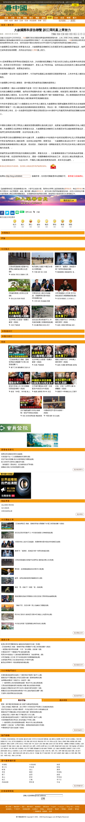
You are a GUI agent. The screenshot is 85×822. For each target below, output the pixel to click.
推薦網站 (9, 809)
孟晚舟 (64, 741)
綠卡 (79, 751)
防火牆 (41, 748)
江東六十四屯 (76, 748)
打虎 (53, 744)
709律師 (49, 748)
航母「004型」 (16, 391)
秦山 (3, 777)
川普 (35, 301)
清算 (38, 272)
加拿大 (14, 746)
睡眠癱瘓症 (61, 272)
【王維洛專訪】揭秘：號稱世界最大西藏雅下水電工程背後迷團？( (19, 362)
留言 (66, 34)
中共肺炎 (3, 739)
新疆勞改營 (30, 751)
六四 (24, 741)
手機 (79, 753)
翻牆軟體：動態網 (41, 811)
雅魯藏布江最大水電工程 (26, 367)
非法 (54, 416)
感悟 (76, 753)
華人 (50, 751)
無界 (50, 811)
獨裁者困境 (40, 416)
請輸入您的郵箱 (29, 795)
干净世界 (17, 809)
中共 (48, 741)
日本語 (77, 806)
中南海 (26, 744)
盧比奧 (26, 739)
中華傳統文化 (67, 391)
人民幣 (38, 746)
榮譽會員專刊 (7, 450)
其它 (44, 21)
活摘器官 (69, 748)
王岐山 (60, 741)
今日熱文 (5, 249)
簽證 (69, 751)
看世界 (11, 25)
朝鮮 (10, 746)
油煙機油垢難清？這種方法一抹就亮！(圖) (15, 680)
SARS (25, 751)
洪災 (49, 391)
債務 (24, 746)
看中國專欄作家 (8, 761)
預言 (24, 416)
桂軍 (20, 753)
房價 (13, 748)
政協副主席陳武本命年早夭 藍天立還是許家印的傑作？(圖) (21, 688)
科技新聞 (33, 21)
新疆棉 (3, 741)
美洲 (6, 21)
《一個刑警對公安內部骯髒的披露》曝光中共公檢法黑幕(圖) (22, 683)
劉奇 (49, 753)
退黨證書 (50, 809)
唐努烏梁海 (4, 751)
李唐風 (59, 772)
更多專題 (80, 514)
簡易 (58, 764)
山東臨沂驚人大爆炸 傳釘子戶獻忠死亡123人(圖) (18, 714)
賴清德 (21, 739)
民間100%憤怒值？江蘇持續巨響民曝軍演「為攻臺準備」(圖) (22, 654)
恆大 (42, 272)
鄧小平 (42, 753)
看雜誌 (42, 809)
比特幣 (42, 746)
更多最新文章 (78, 665)
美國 (25, 18)
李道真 (31, 767)
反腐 (50, 744)
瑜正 (3, 779)
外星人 (9, 755)
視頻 (3, 342)
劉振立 (64, 298)
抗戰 (23, 753)
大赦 (24, 38)
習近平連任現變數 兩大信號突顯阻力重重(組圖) (17, 459)
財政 (63, 746)
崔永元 (21, 744)
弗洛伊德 (40, 741)
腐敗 (47, 744)
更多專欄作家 (78, 786)
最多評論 (22, 700)
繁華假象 (68, 325)
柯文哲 (35, 741)
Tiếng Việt (69, 806)
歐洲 (11, 21)
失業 (12, 325)
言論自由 (37, 751)
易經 (63, 753)
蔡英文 (82, 746)
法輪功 (58, 748)
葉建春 (22, 274)
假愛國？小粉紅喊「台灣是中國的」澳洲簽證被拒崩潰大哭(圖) (22, 725)
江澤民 (34, 50)
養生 (19, 755)
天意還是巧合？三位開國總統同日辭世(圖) (15, 456)
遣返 (66, 751)
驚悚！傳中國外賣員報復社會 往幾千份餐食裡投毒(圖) (19, 704)
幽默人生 (68, 753)
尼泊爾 (36, 325)
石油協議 (44, 301)
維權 (45, 748)
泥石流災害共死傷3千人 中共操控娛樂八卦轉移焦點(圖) (34, 533)
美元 (30, 746)
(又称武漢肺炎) (11, 739)
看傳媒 (63, 809)
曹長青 (31, 782)
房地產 (57, 746)
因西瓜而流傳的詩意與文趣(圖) (11, 454)
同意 (75, 5)
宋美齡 (37, 753)
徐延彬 (13, 274)
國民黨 (46, 739)
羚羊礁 (24, 391)
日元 (49, 746)
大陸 (12, 18)
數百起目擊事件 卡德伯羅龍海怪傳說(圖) (15, 662)
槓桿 (27, 746)
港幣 (52, 746)
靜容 (31, 777)
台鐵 (50, 739)
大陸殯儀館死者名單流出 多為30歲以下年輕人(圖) (18, 720)
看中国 (17, 9)
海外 (5, 753)
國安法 (54, 739)
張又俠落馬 (5, 508)
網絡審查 (63, 748)
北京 (2, 748)
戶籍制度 (17, 325)
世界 (50, 18)
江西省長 (28, 274)
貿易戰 (58, 739)
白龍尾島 (15, 751)
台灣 (78, 746)
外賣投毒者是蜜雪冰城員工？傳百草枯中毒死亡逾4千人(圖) (21, 675)
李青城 (59, 777)
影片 (75, 18)
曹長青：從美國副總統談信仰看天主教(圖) (29, 569)
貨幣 (34, 746)
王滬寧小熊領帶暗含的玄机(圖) (11, 693)
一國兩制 (66, 744)
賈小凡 (4, 767)
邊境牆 (72, 741)
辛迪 (58, 782)
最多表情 (63, 700)
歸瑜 (58, 767)
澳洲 (16, 21)
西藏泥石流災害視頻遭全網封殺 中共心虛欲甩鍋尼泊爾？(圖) (22, 691)
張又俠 (59, 298)
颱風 (35, 391)
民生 (2, 753)
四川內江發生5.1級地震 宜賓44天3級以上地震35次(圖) (33, 614)
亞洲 (21, 21)
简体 (58, 34)
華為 (51, 741)
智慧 (72, 753)
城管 (50, 416)
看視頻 (77, 809)
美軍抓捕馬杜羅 (6, 511)
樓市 (60, 746)
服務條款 (38, 806)
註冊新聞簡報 (7, 791)
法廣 (82, 744)
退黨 (28, 741)
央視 (46, 751)
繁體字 (59, 391)
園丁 (3, 774)
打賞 (62, 34)
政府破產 (74, 325)
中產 (70, 746)
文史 (56, 18)
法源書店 (35, 809)
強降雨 (40, 391)
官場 (19, 18)
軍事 (39, 21)
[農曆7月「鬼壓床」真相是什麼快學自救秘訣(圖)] (7, 551)
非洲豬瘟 (20, 748)
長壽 (18, 298)
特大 (75, 34)
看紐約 (57, 809)
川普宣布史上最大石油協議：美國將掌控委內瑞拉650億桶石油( (41, 295)
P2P (28, 748)
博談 (37, 18)
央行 (21, 746)
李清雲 (22, 298)
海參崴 (74, 746)
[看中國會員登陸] (15, 428)
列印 (71, 34)
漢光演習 (41, 739)
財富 (67, 746)
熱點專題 (5, 501)
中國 (70, 40)
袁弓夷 (14, 741)
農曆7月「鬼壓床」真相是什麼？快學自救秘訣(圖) (32, 551)
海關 (63, 751)
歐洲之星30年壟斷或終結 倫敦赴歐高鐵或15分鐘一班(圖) (20, 644)
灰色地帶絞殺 (30, 416)
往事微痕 (72, 744)
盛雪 (31, 774)
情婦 (44, 744)
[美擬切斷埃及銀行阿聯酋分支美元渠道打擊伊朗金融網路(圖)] (7, 596)
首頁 (6, 18)
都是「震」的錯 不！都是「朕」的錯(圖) (29, 587)
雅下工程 (14, 367)
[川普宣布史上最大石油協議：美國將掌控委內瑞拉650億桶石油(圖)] (7, 542)
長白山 (10, 751)
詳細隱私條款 (42, 5)
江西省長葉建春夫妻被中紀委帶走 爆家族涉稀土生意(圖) (19, 269)
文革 (16, 755)
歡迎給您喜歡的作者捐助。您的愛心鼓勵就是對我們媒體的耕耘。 (24, 166)
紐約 (44, 18)
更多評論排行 (78, 730)
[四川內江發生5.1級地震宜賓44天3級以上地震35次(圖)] (7, 614)
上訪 (54, 748)
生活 (62, 18)
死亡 (48, 325)
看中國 (61, 744)
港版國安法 (19, 741)
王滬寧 (12, 744)
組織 (57, 416)
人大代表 (70, 298)
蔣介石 (32, 753)
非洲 (26, 21)
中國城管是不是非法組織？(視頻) (12, 728)
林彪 (45, 753)
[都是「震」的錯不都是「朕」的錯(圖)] (7, 587)
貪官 (40, 744)
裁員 (58, 325)
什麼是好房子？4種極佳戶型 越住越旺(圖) (15, 652)
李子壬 (59, 779)
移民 (53, 751)
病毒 (29, 739)
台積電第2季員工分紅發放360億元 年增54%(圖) (17, 660)
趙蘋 (58, 774)
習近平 (63, 739)
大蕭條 (63, 325)
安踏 (45, 272)
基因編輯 (36, 748)
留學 (60, 751)
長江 (6, 741)
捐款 (23, 806)
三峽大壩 (78, 739)
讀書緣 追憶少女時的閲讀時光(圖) (12, 467)
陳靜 (31, 772)
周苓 (3, 772)
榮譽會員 (68, 189)
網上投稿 (8, 806)
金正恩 (55, 741)
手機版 (54, 34)
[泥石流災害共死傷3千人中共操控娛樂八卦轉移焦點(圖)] (7, 533)
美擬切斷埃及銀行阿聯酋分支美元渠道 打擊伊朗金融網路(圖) (36, 596)
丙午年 (45, 391)
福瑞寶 (70, 809)
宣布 (38, 301)
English (53, 806)
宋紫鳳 (4, 764)
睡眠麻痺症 (68, 272)
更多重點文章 (78, 633)
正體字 (74, 391)
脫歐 (18, 746)
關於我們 (30, 806)
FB (7, 746)
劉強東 (6, 748)
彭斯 (76, 741)
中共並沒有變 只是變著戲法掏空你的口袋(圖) (30, 623)
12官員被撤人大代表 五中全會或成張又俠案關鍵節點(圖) (20, 657)
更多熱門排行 (78, 696)
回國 (72, 751)
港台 (31, 18)
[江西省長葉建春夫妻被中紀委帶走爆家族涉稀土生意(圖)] (7, 560)
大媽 (9, 748)
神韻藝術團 (26, 809)
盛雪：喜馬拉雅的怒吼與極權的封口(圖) (28, 578)
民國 (17, 753)
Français (61, 806)
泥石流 (44, 325)
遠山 (31, 769)
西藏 (40, 325)
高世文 (18, 274)
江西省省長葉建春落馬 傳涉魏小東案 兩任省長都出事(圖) (20, 685)
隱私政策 (46, 806)
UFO (45, 741)
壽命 (13, 755)
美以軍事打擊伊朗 (7, 505)
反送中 (37, 744)
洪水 (9, 741)
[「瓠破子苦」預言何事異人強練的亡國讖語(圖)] (7, 605)
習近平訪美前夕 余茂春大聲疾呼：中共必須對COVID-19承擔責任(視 (24, 709)
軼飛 (3, 769)
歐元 (46, 746)
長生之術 (14, 298)
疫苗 (31, 741)
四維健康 (5, 782)
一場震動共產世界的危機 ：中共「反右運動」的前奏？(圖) (21, 649)
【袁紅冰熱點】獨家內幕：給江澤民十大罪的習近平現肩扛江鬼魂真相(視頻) (27, 707)
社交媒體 (3, 746)
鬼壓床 (75, 272)
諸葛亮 (59, 753)
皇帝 (55, 753)
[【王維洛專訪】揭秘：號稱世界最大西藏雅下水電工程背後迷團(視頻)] (7, 523)
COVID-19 (35, 739)
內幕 (29, 744)
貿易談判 (3, 744)
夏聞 (58, 769)
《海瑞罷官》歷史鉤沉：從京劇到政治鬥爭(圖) (17, 464)
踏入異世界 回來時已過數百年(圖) (12, 462)
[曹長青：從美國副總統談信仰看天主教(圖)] (7, 569)
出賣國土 (72, 739)
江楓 (31, 779)
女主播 (42, 751)
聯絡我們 (16, 806)
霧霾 (31, 748)
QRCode (28, 212)
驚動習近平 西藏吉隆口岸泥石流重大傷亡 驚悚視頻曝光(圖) (21, 677)
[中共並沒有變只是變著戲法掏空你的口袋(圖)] (7, 623)
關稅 (68, 741)
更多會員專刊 (78, 469)
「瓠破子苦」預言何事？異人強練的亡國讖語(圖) (32, 605)
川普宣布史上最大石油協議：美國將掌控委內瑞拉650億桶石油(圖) (37, 542)
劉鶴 (8, 744)
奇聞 (68, 18)
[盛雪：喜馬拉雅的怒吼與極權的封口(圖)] (7, 578)
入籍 (76, 751)
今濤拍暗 (32, 764)
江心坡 (20, 751)
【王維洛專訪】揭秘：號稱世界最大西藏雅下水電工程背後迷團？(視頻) (39, 523)
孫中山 (28, 753)
